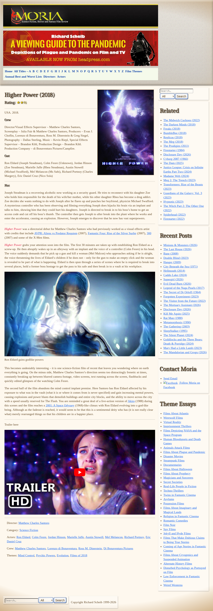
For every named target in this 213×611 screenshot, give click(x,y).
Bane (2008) (170, 253)
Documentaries (172, 464)
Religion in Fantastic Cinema (181, 516)
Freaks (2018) (171, 128)
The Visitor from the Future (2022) (184, 301)
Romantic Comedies (175, 520)
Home (8, 71)
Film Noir (169, 525)
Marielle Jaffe (75, 537)
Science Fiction (28, 530)
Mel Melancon (114, 537)
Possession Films (173, 503)
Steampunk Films (174, 460)
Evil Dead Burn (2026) (177, 283)
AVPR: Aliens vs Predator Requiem (55, 233)
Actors (61, 76)
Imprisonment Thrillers (177, 426)
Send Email (170, 378)
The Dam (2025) (173, 163)
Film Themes (133, 71)
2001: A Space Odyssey (60, 405)
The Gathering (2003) (176, 326)
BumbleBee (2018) (174, 133)
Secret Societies (173, 482)
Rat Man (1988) (173, 318)
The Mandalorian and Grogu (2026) (185, 352)
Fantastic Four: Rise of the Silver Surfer (112, 233)
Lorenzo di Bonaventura (62, 548)
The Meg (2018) (173, 141)
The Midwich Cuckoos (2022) (181, 120)
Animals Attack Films (176, 447)
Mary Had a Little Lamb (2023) (182, 348)
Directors (49, 76)
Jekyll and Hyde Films (177, 533)
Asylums (168, 499)
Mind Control (26, 555)
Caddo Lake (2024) (175, 275)
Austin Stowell (94, 537)
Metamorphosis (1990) (177, 322)
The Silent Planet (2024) (178, 335)
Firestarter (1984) (174, 150)
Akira (131, 401)
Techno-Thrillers (173, 490)
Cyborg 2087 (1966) (175, 158)
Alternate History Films (177, 563)
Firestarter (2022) (174, 218)
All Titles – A (22, 71)
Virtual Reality (172, 422)
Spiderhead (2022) (174, 214)
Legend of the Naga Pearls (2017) (183, 288)
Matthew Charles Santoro (33, 523)
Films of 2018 (78, 555)
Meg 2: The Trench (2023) (179, 180)
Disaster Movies (173, 456)
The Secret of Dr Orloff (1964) (182, 292)
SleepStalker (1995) (175, 330)
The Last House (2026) (177, 249)
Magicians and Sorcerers (178, 477)
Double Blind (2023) (176, 258)
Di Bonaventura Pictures (118, 548)
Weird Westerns (173, 585)
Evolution (63, 555)
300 (149, 233)
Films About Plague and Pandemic (184, 452)
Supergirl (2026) (173, 279)
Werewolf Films (173, 417)
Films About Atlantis (176, 413)
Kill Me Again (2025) (176, 313)
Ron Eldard (23, 537)
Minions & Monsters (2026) (180, 245)
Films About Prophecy (177, 473)
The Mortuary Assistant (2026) (182, 305)
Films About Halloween (177, 469)
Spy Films (169, 529)
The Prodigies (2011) (176, 146)
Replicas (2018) (173, 137)
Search (181, 96)
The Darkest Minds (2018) (179, 124)
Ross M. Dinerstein (90, 548)
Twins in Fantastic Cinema (179, 495)
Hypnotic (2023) (173, 201)
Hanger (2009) (172, 262)
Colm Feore (39, 537)
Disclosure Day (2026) (177, 154)
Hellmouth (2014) (174, 270)
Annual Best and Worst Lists (23, 76)
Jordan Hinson (56, 537)
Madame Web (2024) (176, 176)
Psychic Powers (45, 555)
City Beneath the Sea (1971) (180, 266)
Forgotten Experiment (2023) (181, 296)
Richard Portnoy (134, 537)
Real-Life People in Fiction (179, 486)
